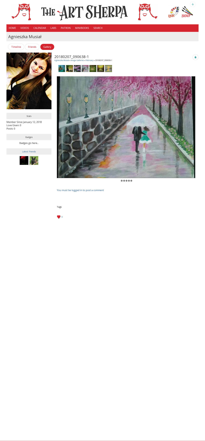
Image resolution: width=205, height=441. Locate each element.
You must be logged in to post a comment (80, 190)
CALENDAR (39, 28)
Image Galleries (77, 60)
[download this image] (195, 57)
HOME (12, 28)
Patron (66, 28)
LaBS (53, 28)
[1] (122, 180)
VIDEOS (24, 28)
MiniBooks (82, 28)
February (89, 60)
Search (97, 28)
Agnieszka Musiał (61, 60)
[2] (123, 180)
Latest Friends (29, 151)
